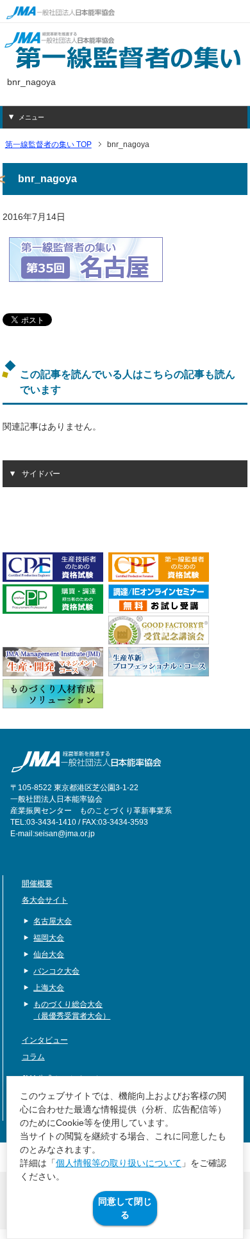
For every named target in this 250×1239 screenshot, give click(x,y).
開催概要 (37, 883)
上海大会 (48, 987)
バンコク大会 (56, 971)
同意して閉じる (125, 1208)
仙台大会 (48, 954)
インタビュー (45, 1040)
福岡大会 (48, 937)
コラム (33, 1056)
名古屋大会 (52, 921)
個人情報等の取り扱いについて (118, 1163)
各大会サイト (45, 900)
